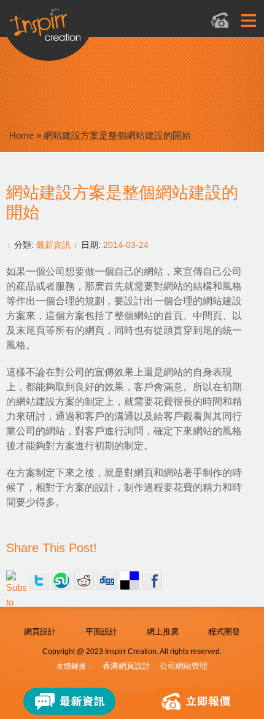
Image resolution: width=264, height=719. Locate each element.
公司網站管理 (184, 666)
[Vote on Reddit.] (84, 580)
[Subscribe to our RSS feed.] (16, 580)
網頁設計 (40, 631)
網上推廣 (163, 631)
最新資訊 (53, 245)
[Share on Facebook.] (152, 580)
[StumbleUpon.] (61, 580)
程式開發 (224, 631)
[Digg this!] (107, 580)
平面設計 (101, 631)
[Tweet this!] (39, 580)
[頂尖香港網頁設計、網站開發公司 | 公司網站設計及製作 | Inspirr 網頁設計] (95, 28)
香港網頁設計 (126, 666)
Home (21, 135)
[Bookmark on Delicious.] (129, 580)
